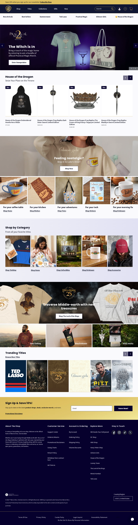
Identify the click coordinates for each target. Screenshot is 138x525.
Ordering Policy (74, 437)
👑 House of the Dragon (124, 17)
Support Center (53, 432)
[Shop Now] (69, 156)
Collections (43, 9)
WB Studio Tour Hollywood (99, 432)
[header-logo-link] (8, 9)
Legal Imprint (77, 517)
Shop (18, 9)
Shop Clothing (10, 270)
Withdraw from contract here (56, 459)
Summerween (45, 17)
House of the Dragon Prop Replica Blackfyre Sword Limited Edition (113, 121)
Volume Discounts (75, 447)
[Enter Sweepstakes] (69, 47)
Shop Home (35, 270)
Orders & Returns (53, 437)
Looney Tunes (95, 463)
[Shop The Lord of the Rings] (69, 303)
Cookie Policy (59, 517)
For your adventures (67, 207)
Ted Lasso (63, 17)
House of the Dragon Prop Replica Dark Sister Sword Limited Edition (51, 121)
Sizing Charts (52, 447)
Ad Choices (51, 465)
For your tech (91, 207)
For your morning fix (123, 207)
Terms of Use (22, 517)
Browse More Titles (12, 357)
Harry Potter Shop (96, 447)
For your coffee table (13, 207)
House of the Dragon (97, 458)
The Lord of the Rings (97, 468)
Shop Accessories (114, 270)
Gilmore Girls (101, 17)
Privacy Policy (41, 517)
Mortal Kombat (95, 473)
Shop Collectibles (63, 270)
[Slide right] (130, 77)
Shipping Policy (74, 442)
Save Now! (123, 408)
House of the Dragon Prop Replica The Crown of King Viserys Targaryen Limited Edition (84, 122)
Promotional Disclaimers (56, 442)
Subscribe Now (46, 2)
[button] (130, 8)
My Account (73, 432)
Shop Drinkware (88, 270)
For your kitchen (38, 207)
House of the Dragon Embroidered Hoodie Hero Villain (18, 121)
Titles (29, 9)
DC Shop (93, 437)
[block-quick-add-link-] (21, 100)
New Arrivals (8, 17)
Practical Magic (81, 17)
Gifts (55, 9)
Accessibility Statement (99, 517)
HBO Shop (93, 442)
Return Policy (52, 453)
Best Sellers (26, 17)
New (66, 9)
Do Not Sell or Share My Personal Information (73, 520)
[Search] (105, 9)
